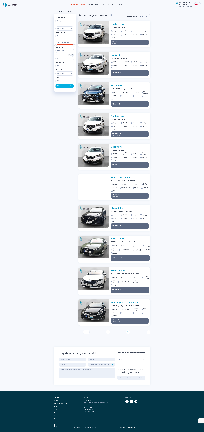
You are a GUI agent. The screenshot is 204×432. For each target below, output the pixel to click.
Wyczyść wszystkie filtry (65, 86)
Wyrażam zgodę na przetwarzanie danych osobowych (131, 370)
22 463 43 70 (87, 400)
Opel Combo (117, 24)
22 (123, 332)
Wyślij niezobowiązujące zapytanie (131, 378)
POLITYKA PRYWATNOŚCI (127, 427)
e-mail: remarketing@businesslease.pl (94, 405)
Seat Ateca (116, 85)
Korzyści (90, 4)
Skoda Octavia (118, 270)
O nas (113, 4)
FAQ (102, 4)
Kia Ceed (115, 55)
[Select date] (113, 364)
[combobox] (99, 364)
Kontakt (120, 4)
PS (72, 54)
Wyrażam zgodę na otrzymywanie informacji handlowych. (129, 373)
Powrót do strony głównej (64, 11)
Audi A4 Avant (118, 239)
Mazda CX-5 (117, 208)
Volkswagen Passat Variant (125, 302)
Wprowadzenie (58, 400)
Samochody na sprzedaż (78, 4)
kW (69, 54)
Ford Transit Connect (122, 177)
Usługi (97, 4)
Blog (107, 4)
